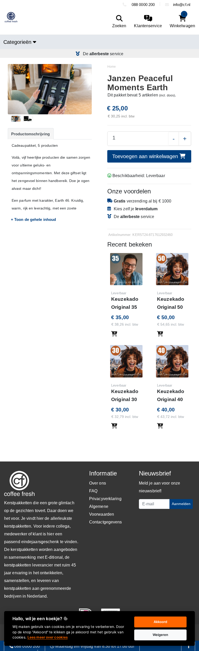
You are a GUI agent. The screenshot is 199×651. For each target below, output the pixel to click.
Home (111, 66)
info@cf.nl (181, 4)
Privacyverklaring (105, 498)
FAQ (93, 491)
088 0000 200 (143, 4)
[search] (118, 21)
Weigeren (160, 635)
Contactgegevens (105, 522)
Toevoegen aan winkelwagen (146, 156)
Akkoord (160, 622)
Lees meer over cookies (47, 637)
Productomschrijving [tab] (30, 134)
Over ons (97, 483)
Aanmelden (181, 504)
